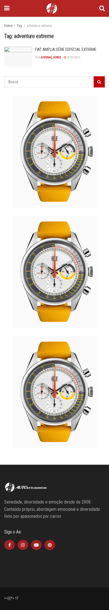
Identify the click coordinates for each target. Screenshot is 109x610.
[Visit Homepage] (51, 8)
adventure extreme (39, 26)
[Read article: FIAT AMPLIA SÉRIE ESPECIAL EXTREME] (18, 57)
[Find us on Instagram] (23, 545)
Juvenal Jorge (51, 57)
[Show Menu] (7, 8)
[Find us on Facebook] (9, 545)
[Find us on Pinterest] (49, 545)
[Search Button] (102, 8)
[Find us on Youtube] (36, 545)
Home (8, 26)
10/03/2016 (73, 57)
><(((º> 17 (11, 598)
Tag (19, 26)
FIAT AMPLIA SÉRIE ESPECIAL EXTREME (65, 49)
